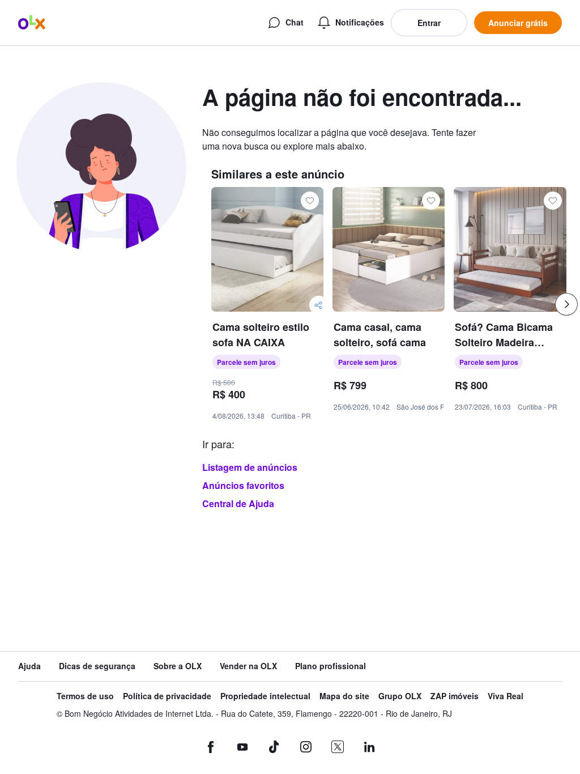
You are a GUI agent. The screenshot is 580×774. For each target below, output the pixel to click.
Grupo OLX (399, 696)
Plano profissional (330, 666)
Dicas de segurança (97, 666)
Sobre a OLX (177, 666)
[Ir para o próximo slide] (566, 304)
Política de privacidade (167, 696)
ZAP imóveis (454, 696)
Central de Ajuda (238, 503)
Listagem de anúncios (249, 467)
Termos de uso (85, 696)
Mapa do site (344, 696)
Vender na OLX (248, 666)
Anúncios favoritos (243, 485)
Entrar (429, 22)
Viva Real (505, 696)
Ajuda (29, 666)
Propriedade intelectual (265, 696)
